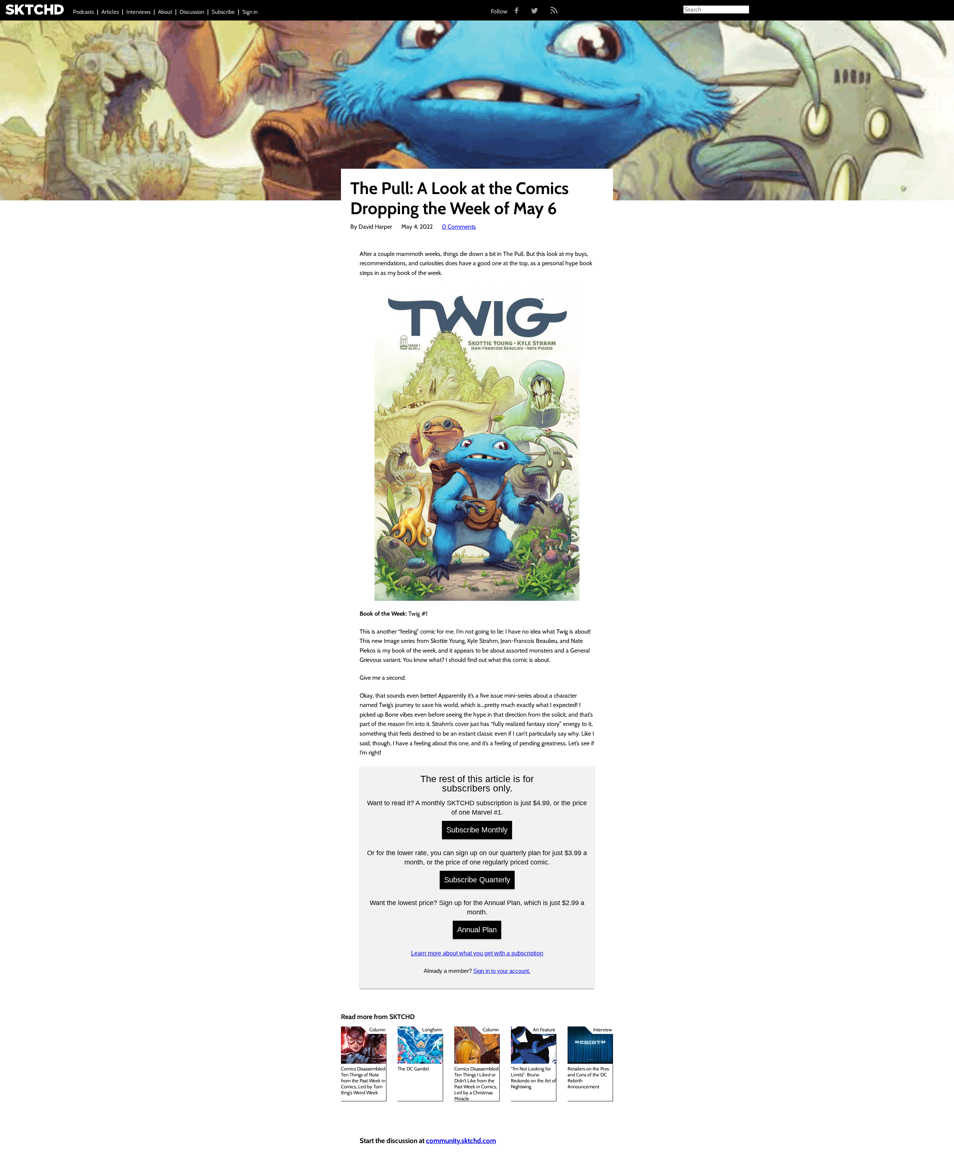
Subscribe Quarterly (477, 880)
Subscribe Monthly (477, 830)
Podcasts (83, 12)
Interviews (138, 12)
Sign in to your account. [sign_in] (501, 971)
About (165, 12)
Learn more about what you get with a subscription (477, 953)
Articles (110, 12)
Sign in (250, 12)
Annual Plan (477, 930)
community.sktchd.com (461, 1140)
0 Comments (459, 226)
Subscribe (223, 12)
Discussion (192, 12)
